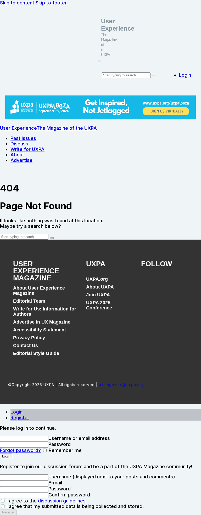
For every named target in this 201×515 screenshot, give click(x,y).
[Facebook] (147, 281)
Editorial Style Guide (36, 353)
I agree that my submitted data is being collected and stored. (74, 506)
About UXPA (100, 287)
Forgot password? (20, 450)
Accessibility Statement (39, 329)
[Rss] (183, 281)
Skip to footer (51, 2)
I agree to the (46, 500)
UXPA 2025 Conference (99, 305)
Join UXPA (98, 294)
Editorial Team (29, 301)
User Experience (117, 25)
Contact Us (25, 345)
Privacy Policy (29, 337)
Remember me (64, 450)
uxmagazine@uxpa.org (121, 384)
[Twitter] (159, 281)
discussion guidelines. (62, 500)
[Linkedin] (171, 281)
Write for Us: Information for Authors (44, 311)
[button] (99, 61)
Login (16, 412)
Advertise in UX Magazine (41, 322)
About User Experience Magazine (39, 290)
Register (19, 417)
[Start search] (154, 76)
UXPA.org (97, 279)
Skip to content (17, 2)
